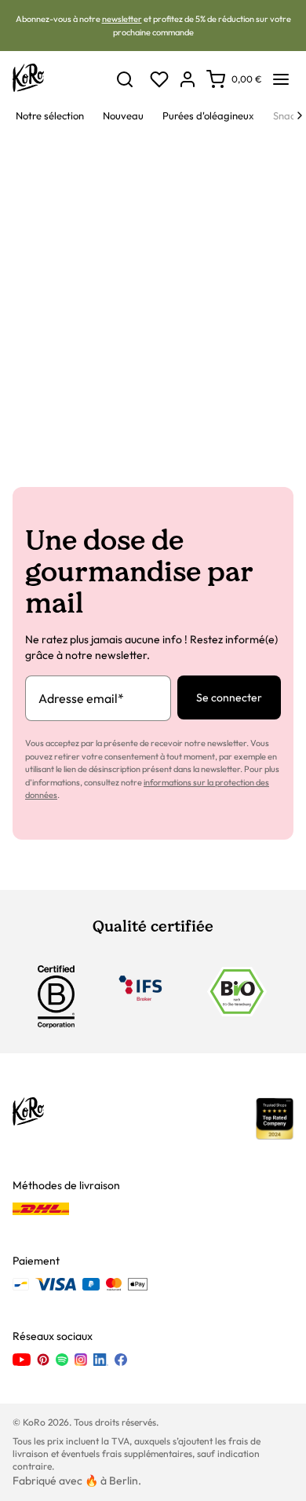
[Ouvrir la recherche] (125, 79)
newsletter (122, 18)
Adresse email (81, 698)
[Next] (299, 115)
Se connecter (229, 697)
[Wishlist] (159, 79)
